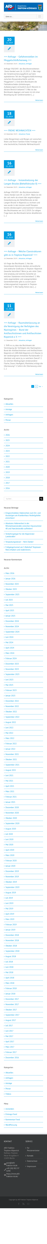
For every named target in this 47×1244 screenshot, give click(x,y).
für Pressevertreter (33, 1149)
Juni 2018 (9, 967)
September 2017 (12, 1015)
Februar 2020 (11, 860)
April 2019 (9, 914)
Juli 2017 (9, 1025)
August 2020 (10, 828)
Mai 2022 (9, 733)
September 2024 (12, 632)
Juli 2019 (9, 898)
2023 (7, 451)
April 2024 (9, 648)
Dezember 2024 (12, 621)
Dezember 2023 (12, 663)
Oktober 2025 (11, 589)
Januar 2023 (10, 695)
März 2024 (9, 653)
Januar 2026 (10, 578)
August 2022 (10, 722)
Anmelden (9, 1109)
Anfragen (29, 64)
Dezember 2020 (12, 807)
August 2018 (10, 956)
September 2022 (12, 717)
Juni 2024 (9, 637)
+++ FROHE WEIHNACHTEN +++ (19, 130)
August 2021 (10, 770)
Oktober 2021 (11, 759)
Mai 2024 (9, 642)
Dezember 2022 (12, 701)
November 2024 (12, 626)
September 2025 (12, 594)
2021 (7, 461)
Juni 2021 (9, 775)
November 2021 (12, 754)
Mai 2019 (9, 908)
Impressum (31, 1166)
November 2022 (12, 706)
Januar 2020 (10, 866)
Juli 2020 (9, 834)
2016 (7, 488)
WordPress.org (11, 1125)
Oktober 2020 (11, 818)
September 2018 (12, 951)
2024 (7, 445)
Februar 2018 (11, 988)
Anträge (8, 409)
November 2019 (12, 876)
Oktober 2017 (11, 1009)
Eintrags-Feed (11, 1114)
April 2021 (9, 786)
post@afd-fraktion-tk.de (11, 1164)
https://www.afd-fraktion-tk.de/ (13, 1175)
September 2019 (12, 887)
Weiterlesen (39, 100)
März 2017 (9, 1047)
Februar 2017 (11, 1052)
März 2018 (9, 983)
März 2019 (9, 919)
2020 (7, 467)
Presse (28, 134)
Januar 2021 (10, 802)
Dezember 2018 (12, 935)
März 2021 (9, 791)
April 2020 (9, 850)
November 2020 (12, 812)
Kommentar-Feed (12, 1119)
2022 (7, 456)
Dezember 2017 (12, 999)
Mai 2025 (9, 605)
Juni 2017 (9, 1031)
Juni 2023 (9, 679)
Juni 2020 (9, 839)
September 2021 (12, 765)
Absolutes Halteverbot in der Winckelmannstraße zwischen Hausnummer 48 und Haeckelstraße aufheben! (23, 526)
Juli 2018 (9, 961)
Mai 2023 (9, 685)
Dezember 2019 (12, 871)
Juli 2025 (9, 600)
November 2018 (12, 940)
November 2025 (12, 584)
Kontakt (30, 1155)
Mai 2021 (9, 780)
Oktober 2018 (11, 945)
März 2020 (9, 855)
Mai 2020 (9, 844)
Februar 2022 (11, 743)
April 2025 (9, 610)
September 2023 (12, 674)
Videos (8, 1094)
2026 (7, 435)
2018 (7, 477)
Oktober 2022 (11, 711)
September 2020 (12, 823)
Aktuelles (22, 64)
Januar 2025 (10, 616)
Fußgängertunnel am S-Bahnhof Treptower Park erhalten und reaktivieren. (23, 548)
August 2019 (10, 892)
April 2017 (9, 1041)
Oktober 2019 (11, 882)
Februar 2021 (11, 796)
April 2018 (9, 977)
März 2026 (9, 573)
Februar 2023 (11, 690)
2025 (7, 440)
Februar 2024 (11, 658)
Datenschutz (32, 1161)
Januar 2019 (10, 929)
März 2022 (9, 738)
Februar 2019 (11, 924)
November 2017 (12, 1004)
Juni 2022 (9, 727)
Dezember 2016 (12, 1057)
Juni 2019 (9, 903)
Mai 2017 (9, 1036)
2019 (7, 472)
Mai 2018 (9, 972)
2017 (7, 483)
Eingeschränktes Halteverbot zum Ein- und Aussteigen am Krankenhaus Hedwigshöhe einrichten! (23, 515)
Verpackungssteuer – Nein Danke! (19, 542)
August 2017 (10, 1020)
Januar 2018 (10, 993)
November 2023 (12, 669)
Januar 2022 (10, 749)
